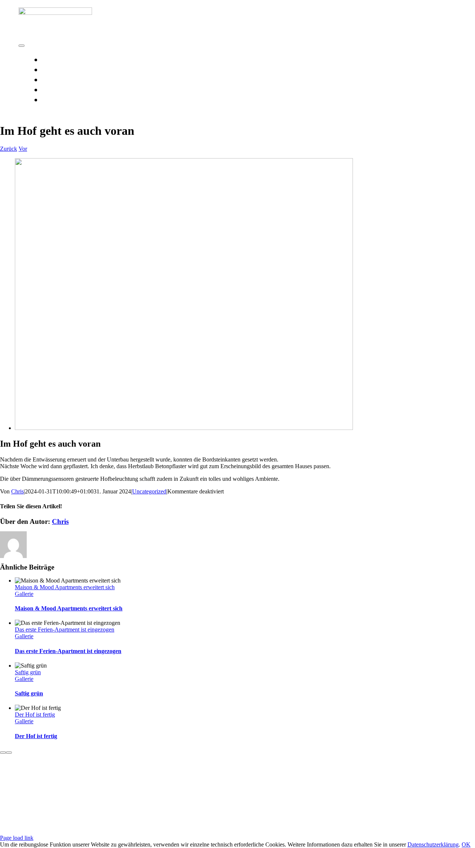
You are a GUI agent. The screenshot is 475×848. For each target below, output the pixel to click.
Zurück (8, 149)
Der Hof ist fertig (35, 714)
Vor (23, 149)
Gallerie (24, 594)
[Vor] (9, 752)
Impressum (106, 801)
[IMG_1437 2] (184, 428)
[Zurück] (3, 752)
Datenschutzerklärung (433, 844)
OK (466, 844)
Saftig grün (28, 672)
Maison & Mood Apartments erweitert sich (65, 587)
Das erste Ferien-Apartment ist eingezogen (64, 629)
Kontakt (75, 801)
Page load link (16, 838)
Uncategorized (149, 491)
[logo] (55, 13)
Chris (17, 491)
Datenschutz (142, 801)
